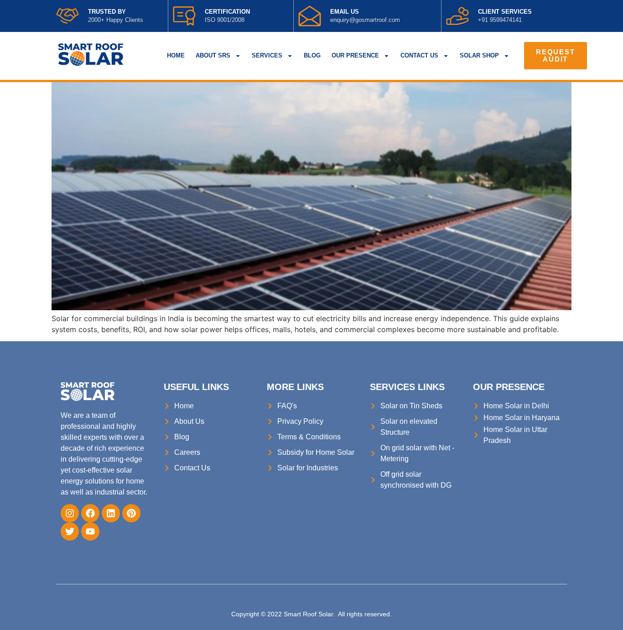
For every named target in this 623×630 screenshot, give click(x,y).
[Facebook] (90, 513)
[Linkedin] (111, 513)
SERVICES (267, 55)
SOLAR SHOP (479, 55)
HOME (176, 55)
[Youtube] (90, 531)
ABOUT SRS (213, 55)
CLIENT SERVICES (505, 11)
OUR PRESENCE (355, 55)
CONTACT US (419, 55)
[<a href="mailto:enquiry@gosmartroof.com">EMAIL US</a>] (309, 16)
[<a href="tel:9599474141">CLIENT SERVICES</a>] (457, 16)
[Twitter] (70, 531)
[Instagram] (70, 513)
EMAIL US (344, 11)
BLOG (312, 55)
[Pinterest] (131, 513)
